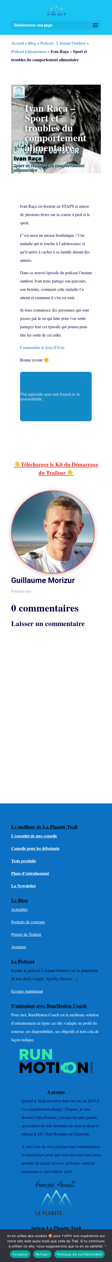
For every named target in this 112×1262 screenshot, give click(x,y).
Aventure (18, 946)
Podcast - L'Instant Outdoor (63, 43)
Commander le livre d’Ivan (42, 347)
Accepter (20, 1254)
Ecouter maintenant (27, 991)
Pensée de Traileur (26, 934)
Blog (32, 43)
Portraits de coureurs (28, 921)
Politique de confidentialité (79, 1254)
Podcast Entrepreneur (28, 51)
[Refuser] (105, 1245)
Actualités (19, 909)
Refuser (42, 1254)
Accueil (17, 43)
